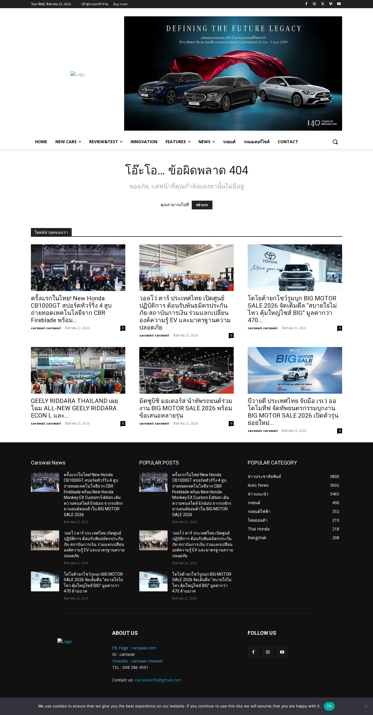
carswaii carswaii (46, 328)
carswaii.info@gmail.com (158, 680)
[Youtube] (338, 4)
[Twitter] (322, 4)
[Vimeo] (330, 4)
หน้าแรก (202, 205)
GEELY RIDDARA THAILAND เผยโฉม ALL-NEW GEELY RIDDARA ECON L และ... (74, 408)
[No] (366, 706)
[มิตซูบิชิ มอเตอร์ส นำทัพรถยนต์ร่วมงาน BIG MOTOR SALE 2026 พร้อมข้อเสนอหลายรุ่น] (186, 370)
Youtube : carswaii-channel (137, 661)
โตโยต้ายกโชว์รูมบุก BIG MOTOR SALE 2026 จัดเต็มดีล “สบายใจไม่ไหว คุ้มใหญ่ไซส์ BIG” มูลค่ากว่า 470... (292, 309)
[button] (335, 142)
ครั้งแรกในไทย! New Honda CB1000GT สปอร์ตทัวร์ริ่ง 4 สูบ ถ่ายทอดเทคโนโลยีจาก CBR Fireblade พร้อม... (71, 309)
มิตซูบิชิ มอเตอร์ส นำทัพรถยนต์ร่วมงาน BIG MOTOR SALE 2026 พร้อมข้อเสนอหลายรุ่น (185, 408)
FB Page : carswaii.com (134, 648)
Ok (329, 706)
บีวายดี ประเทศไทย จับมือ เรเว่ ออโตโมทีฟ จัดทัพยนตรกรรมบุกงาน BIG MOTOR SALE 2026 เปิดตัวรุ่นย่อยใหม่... (293, 411)
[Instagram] (314, 4)
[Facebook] (306, 4)
